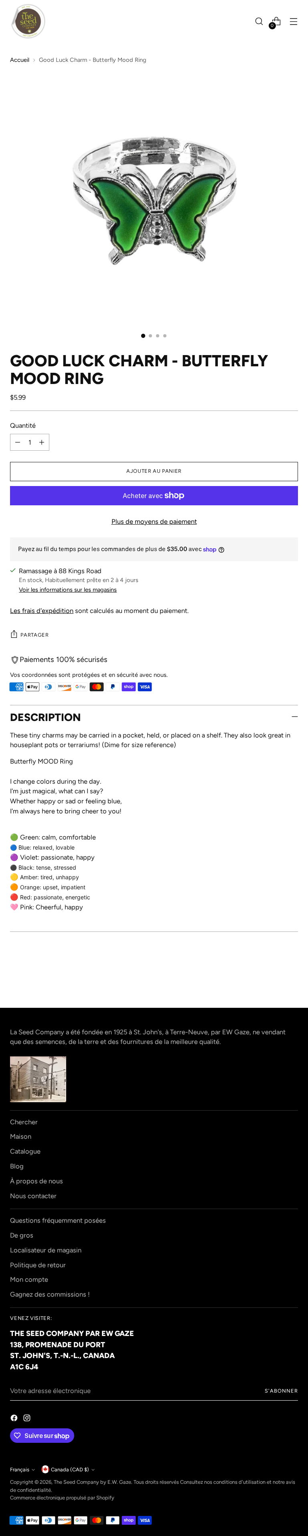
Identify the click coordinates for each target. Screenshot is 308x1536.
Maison (20, 1136)
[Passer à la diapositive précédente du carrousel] (273, 980)
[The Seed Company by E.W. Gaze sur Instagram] (27, 1419)
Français (19, 1470)
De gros (21, 1235)
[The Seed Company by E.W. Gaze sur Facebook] (15, 1419)
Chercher (24, 1122)
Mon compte (29, 1279)
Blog (17, 1166)
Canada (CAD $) (70, 1470)
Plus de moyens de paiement (154, 521)
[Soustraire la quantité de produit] (17, 442)
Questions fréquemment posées (58, 1220)
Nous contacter (33, 1196)
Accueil (19, 59)
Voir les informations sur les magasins (68, 589)
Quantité (23, 425)
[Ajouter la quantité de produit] (41, 442)
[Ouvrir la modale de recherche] (259, 21)
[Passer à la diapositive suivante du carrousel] (291, 980)
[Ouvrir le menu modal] (294, 21)
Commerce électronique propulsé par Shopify (62, 1498)
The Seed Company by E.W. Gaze (92, 1482)
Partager (34, 635)
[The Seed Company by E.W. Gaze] (28, 21)
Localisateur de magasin (45, 1250)
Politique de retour (38, 1265)
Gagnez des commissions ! (50, 1294)
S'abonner (281, 1391)
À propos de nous (36, 1181)
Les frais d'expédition (41, 611)
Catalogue (25, 1151)
